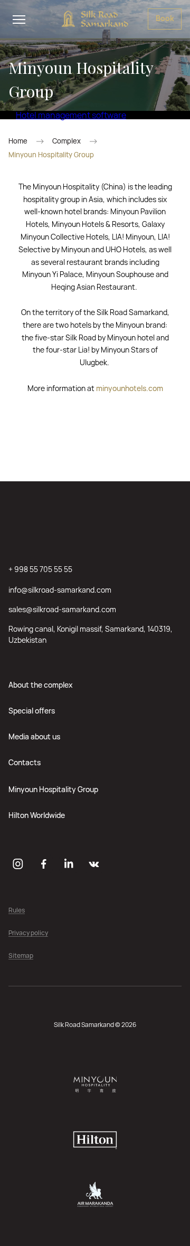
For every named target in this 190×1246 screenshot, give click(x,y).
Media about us (34, 736)
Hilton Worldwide (36, 815)
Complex (66, 141)
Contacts (24, 762)
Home (17, 141)
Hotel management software (71, 115)
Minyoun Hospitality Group (53, 789)
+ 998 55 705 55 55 (40, 569)
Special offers (31, 711)
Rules (16, 910)
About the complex (40, 685)
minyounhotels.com (129, 388)
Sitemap (20, 956)
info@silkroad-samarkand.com (59, 590)
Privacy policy (28, 933)
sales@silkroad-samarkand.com (62, 609)
